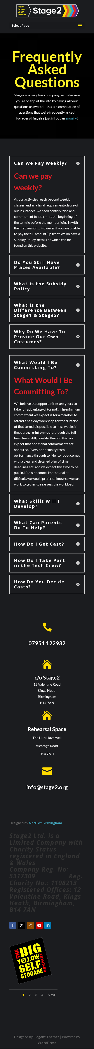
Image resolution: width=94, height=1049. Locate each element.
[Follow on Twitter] (21, 925)
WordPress (47, 1042)
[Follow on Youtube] (39, 925)
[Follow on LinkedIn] (47, 925)
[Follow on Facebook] (12, 925)
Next (51, 995)
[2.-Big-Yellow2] (30, 983)
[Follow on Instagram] (30, 925)
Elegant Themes (46, 1037)
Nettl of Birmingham (45, 823)
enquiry (71, 118)
